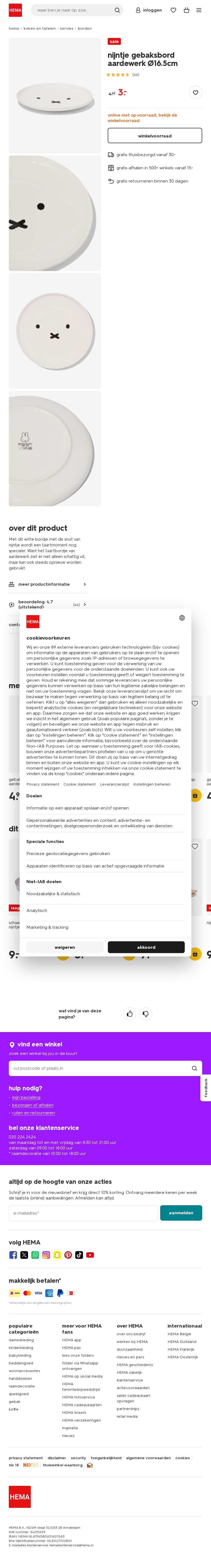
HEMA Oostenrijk (183, 1357)
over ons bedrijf (131, 1334)
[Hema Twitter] (24, 1255)
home (14, 28)
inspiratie (70, 1428)
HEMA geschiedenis (135, 1364)
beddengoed (21, 1363)
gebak (14, 1401)
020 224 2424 (22, 1137)
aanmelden (181, 1212)
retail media (127, 1416)
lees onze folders (78, 1355)
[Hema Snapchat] (57, 1255)
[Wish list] (173, 10)
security (78, 1458)
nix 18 (14, 1465)
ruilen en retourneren (33, 1112)
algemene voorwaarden (148, 1458)
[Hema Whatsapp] (35, 1255)
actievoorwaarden (133, 1388)
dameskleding (21, 1340)
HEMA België (179, 1334)
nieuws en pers (130, 1357)
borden (84, 28)
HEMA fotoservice (78, 1397)
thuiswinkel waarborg (62, 1465)
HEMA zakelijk (129, 1372)
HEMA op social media (82, 1376)
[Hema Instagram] (46, 1255)
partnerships (128, 1408)
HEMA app (71, 1340)
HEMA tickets (74, 1412)
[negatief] (145, 1014)
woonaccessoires (24, 1370)
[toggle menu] (199, 10)
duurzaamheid (130, 1349)
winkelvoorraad (155, 136)
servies (66, 28)
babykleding (20, 1355)
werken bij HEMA (132, 1341)
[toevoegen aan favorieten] (195, 92)
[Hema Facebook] (13, 1255)
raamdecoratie (22, 1386)
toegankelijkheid (106, 1458)
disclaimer (57, 1458)
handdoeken (20, 1378)
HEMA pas (71, 1347)
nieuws (68, 1435)
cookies (182, 1458)
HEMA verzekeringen (81, 1420)
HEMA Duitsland (182, 1341)
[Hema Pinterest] (68, 1255)
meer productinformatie (44, 584)
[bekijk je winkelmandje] (186, 10)
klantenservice (130, 1380)
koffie (13, 1409)
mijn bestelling (26, 1097)
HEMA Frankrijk (181, 1349)
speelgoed (19, 1394)
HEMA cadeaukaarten (82, 1405)
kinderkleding (21, 1347)
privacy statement (26, 1458)
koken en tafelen (39, 28)
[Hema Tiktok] (79, 1255)
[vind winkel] (194, 1068)
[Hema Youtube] (90, 1255)
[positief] (129, 1014)
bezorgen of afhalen (33, 1105)
